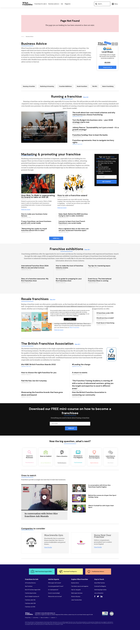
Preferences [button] (75, 315)
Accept (70, 319)
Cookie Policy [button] (82, 313)
